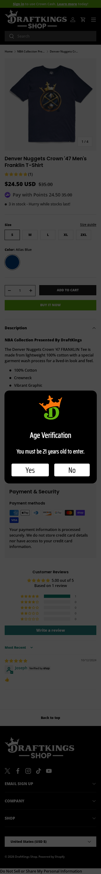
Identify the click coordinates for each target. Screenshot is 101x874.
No (72, 470)
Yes (30, 470)
